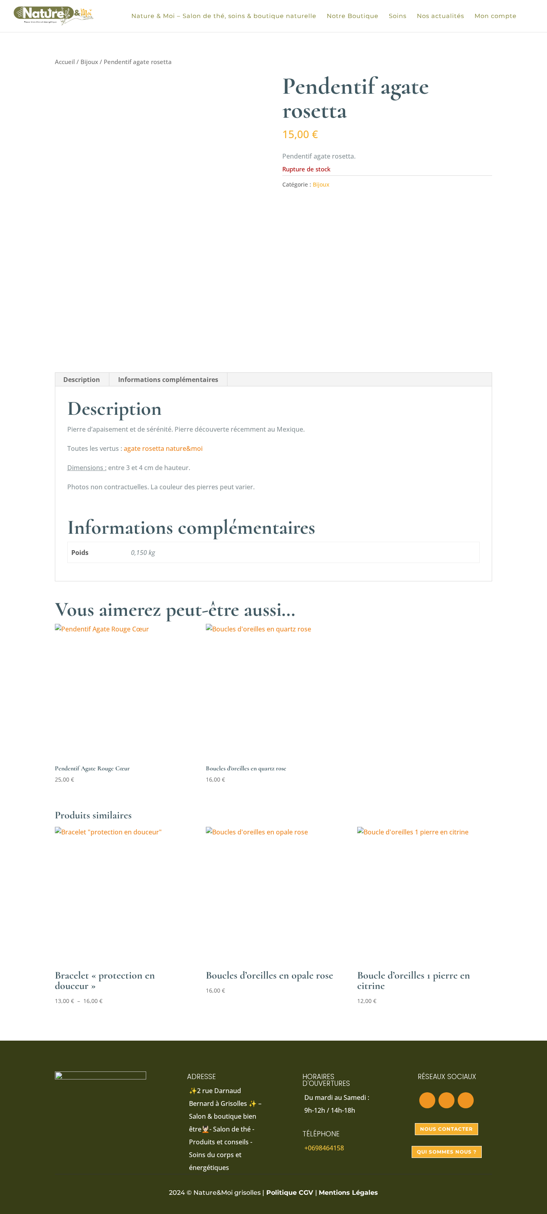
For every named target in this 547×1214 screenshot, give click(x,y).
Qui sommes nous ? (447, 1152)
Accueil (65, 62)
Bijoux (89, 62)
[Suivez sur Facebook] (427, 1100)
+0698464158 (324, 1148)
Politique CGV (289, 1192)
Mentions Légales (348, 1192)
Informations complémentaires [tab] (168, 379)
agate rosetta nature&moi (163, 448)
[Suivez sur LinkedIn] (466, 1100)
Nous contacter (446, 1129)
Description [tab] (81, 379)
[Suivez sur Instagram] (446, 1100)
